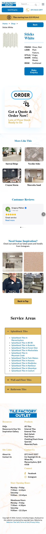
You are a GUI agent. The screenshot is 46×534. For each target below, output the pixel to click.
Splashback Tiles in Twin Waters (24, 358)
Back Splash (29, 434)
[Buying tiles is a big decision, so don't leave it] (12, 283)
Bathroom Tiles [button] (18, 389)
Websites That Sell (12, 522)
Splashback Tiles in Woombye (23, 368)
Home (5, 23)
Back (35, 24)
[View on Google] (7, 209)
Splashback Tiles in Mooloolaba (24, 350)
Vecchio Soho (34, 163)
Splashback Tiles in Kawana (22, 360)
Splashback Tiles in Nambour (23, 365)
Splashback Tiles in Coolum (22, 370)
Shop (13, 23)
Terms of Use (24, 522)
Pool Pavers (29, 436)
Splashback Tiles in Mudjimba (23, 363)
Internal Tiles (30, 429)
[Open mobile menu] (43, 4)
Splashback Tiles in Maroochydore (19, 338)
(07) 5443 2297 (37, 10)
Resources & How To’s (11, 429)
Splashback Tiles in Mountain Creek (19, 354)
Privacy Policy (35, 522)
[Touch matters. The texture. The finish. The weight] (34, 262)
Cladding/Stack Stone (33, 439)
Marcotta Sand (34, 185)
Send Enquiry (12, 10)
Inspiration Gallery (10, 431)
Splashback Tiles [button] (19, 331)
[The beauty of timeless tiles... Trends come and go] (12, 262)
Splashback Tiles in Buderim (23, 345)
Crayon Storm (11, 185)
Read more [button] (10, 220)
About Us (6, 454)
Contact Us (7, 457)
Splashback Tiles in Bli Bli (22, 343)
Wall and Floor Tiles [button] (21, 380)
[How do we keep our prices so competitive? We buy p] (34, 283)
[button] (2, 214)
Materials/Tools (30, 444)
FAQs (4, 426)
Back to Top (23, 301)
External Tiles (30, 431)
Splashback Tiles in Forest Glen (24, 348)
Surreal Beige (12, 163)
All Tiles (27, 426)
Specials (27, 441)
